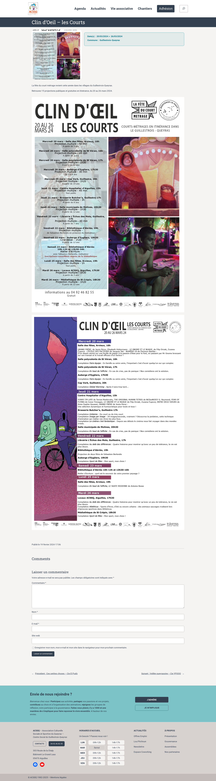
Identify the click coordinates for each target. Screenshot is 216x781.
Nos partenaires (172, 752)
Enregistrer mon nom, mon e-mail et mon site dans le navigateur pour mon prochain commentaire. (81, 647)
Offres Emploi (140, 736)
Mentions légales (58, 777)
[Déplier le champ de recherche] (184, 8)
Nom (35, 612)
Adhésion (165, 8)
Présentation (171, 736)
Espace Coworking (143, 752)
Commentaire (39, 583)
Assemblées (170, 746)
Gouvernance (171, 741)
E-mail (35, 624)
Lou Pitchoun (140, 741)
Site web (36, 635)
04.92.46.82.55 (57, 744)
